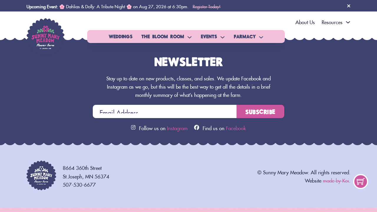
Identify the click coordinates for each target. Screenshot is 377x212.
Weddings (121, 36)
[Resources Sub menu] (347, 22)
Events (209, 36)
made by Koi (336, 179)
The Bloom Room (162, 36)
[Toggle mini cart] (361, 181)
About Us (305, 21)
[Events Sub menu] (222, 37)
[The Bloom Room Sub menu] (189, 37)
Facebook (236, 127)
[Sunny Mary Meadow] (46, 35)
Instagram (177, 127)
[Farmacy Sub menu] (261, 37)
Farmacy (245, 36)
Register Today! (207, 5)
